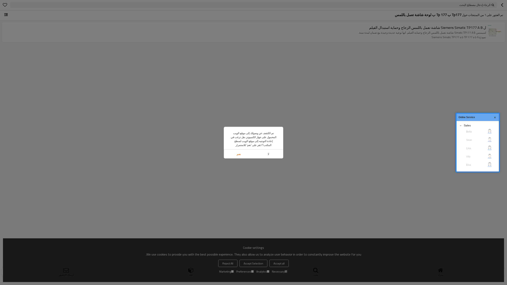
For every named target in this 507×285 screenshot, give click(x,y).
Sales (467, 125)
